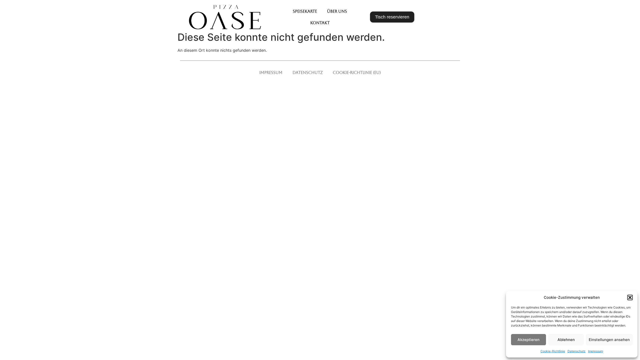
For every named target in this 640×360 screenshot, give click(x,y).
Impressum (595, 351)
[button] (630, 297)
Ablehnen (566, 339)
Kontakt (320, 22)
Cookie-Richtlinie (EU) (357, 72)
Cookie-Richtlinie (552, 351)
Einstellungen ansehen (609, 339)
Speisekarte (305, 11)
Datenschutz (577, 351)
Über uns (337, 11)
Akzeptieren (529, 339)
